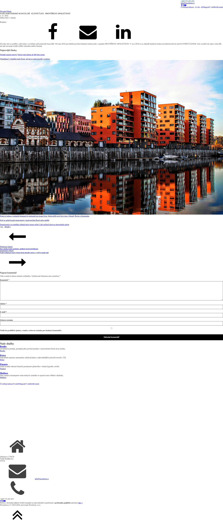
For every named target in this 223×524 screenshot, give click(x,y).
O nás (197, 7)
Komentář (4, 280)
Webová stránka (6, 320)
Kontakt (220, 7)
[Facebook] (53, 40)
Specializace (189, 7)
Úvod (183, 7)
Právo (2, 360)
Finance (3, 369)
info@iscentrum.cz (188, 3)
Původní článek (5, 11)
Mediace (3, 378)
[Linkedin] (123, 40)
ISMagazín (205, 7)
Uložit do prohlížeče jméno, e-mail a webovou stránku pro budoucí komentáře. (31, 330)
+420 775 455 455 (187, 1)
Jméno (3, 304)
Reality (2, 351)
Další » (8, 227)
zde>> (80, 503)
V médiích (213, 7)
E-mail (3, 312)
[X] (17, 40)
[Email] (88, 40)
